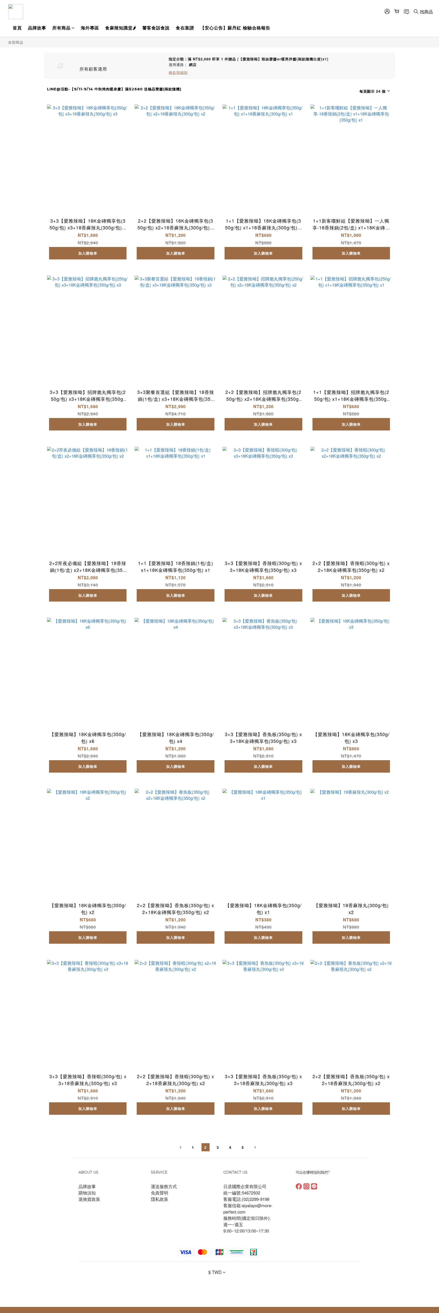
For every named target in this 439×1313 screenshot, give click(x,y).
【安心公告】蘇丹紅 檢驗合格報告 (235, 28)
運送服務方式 (164, 1186)
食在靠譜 (185, 28)
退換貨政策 (89, 1199)
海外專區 (90, 28)
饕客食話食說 (156, 28)
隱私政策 (159, 1199)
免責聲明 (159, 1193)
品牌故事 (37, 28)
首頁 (17, 28)
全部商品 (15, 42)
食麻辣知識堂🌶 (120, 28)
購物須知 (87, 1193)
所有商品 (61, 28)
